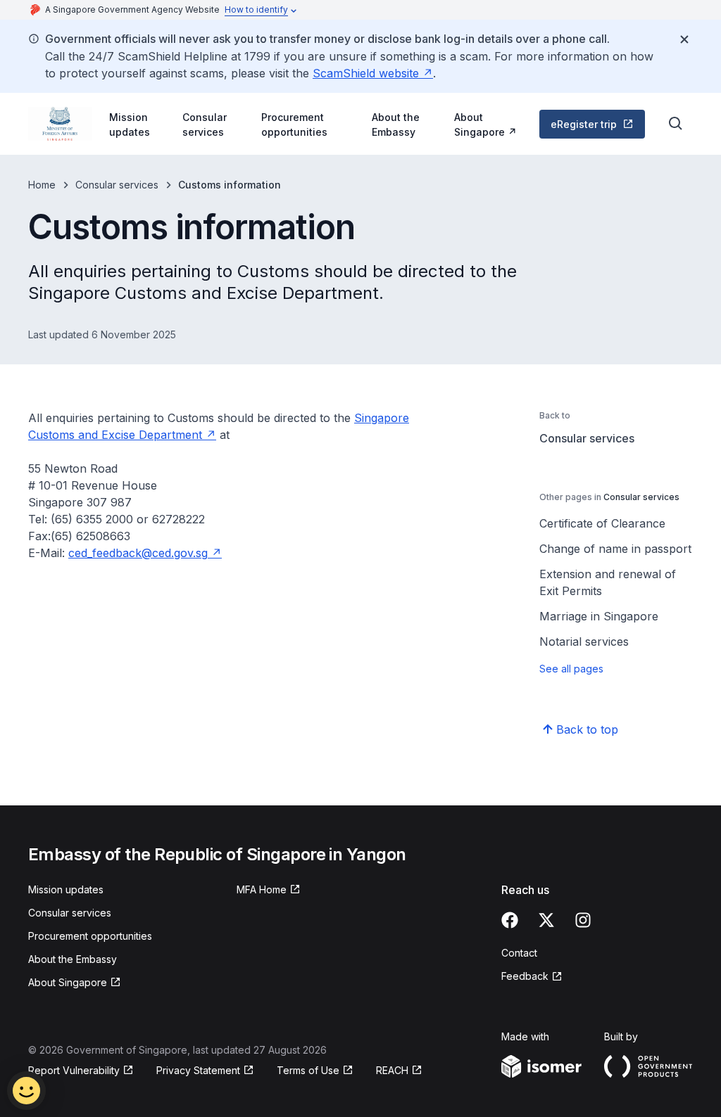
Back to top (587, 729)
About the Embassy (396, 124)
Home (42, 185)
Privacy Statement (200, 1071)
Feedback (532, 976)
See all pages (571, 669)
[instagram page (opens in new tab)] (583, 920)
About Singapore (489, 124)
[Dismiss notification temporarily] (684, 39)
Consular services (204, 124)
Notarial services (584, 641)
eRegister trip (596, 127)
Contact (519, 953)
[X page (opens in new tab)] (546, 920)
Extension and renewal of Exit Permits (607, 582)
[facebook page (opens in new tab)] (509, 920)
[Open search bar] (676, 124)
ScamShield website (373, 73)
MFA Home (269, 890)
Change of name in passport (615, 549)
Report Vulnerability (74, 1071)
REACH (399, 1071)
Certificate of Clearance (602, 523)
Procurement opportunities (294, 124)
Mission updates (129, 124)
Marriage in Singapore (598, 616)
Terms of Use (315, 1071)
